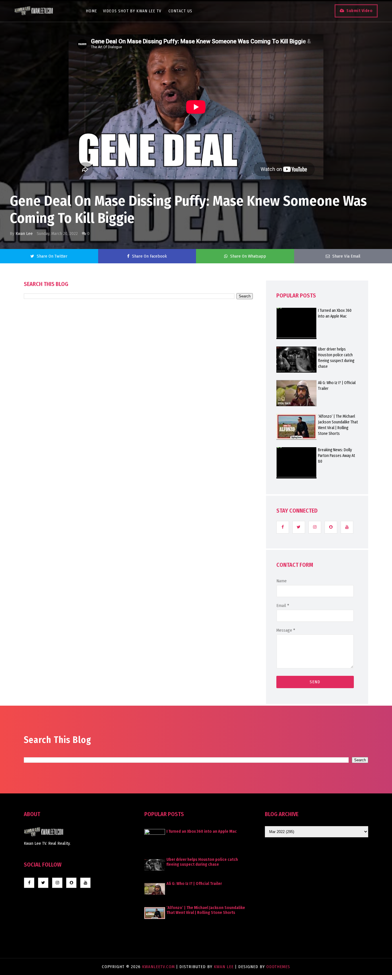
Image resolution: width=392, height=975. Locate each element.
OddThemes (278, 966)
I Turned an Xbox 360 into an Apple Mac (335, 313)
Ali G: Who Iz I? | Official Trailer (337, 385)
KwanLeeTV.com (159, 966)
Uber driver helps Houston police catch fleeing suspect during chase (336, 358)
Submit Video (359, 10)
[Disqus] (138, 462)
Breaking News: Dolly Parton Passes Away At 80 (336, 455)
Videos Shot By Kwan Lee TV (132, 11)
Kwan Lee (24, 233)
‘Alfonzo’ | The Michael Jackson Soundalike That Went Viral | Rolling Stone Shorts (338, 425)
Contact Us (180, 11)
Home (91, 11)
